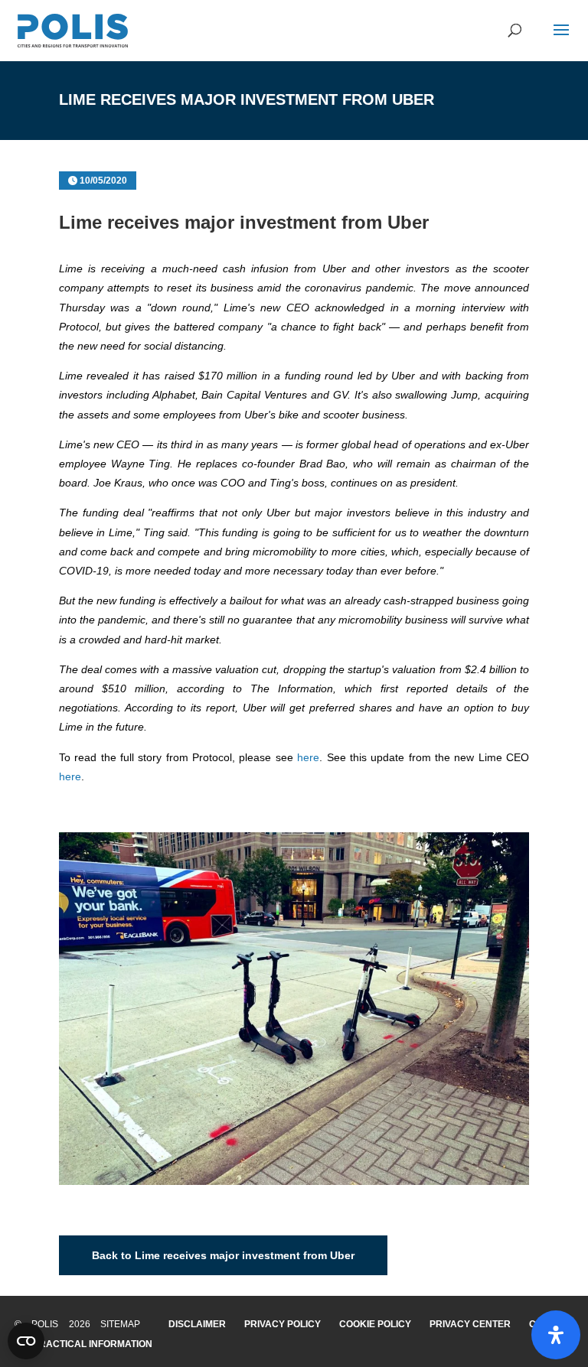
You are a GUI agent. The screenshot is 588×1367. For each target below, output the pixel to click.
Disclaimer (197, 1324)
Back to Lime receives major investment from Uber (223, 1255)
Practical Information (92, 1344)
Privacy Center (470, 1324)
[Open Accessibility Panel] (555, 1334)
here (308, 757)
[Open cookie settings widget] (26, 1341)
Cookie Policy (375, 1324)
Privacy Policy (282, 1324)
